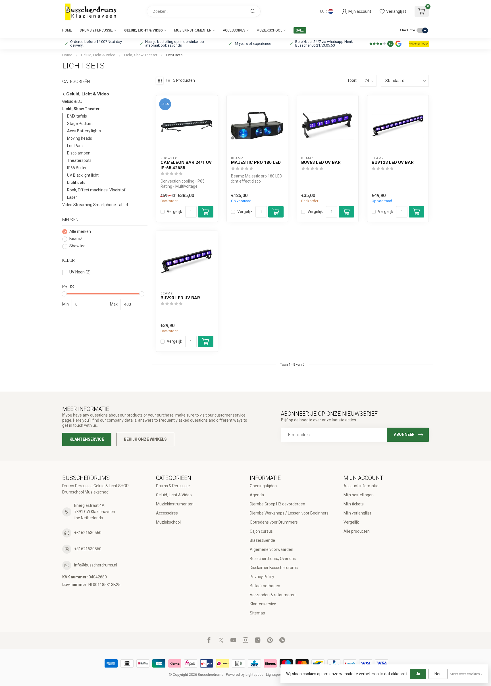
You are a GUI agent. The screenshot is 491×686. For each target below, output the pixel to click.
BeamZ (76, 239)
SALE (300, 30)
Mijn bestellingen (359, 495)
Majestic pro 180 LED (256, 162)
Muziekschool (269, 30)
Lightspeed (254, 674)
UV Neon (80, 272)
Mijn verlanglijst (357, 513)
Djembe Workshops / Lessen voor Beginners (289, 513)
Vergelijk (174, 212)
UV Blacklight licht (83, 175)
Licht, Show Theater (140, 55)
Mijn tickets (354, 504)
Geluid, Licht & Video (143, 30)
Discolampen (78, 153)
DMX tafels (77, 116)
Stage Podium (80, 124)
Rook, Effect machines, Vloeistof (96, 190)
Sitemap (257, 613)
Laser (72, 197)
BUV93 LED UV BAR (180, 297)
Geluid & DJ (72, 101)
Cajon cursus (261, 531)
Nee (438, 674)
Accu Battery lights (84, 131)
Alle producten (357, 531)
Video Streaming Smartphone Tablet (95, 205)
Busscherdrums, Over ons (273, 558)
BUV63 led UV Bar (321, 162)
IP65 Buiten (77, 168)
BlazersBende (262, 540)
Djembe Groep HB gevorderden (277, 504)
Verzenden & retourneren (273, 595)
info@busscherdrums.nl (95, 565)
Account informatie (361, 486)
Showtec (77, 246)
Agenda (257, 495)
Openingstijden (263, 486)
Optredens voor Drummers (274, 522)
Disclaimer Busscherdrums (274, 567)
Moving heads (79, 138)
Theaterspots (79, 160)
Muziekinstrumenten (192, 30)
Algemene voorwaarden (271, 549)
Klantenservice (87, 439)
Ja (418, 674)
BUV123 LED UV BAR (393, 162)
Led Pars (75, 146)
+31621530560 (87, 532)
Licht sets (174, 55)
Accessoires (234, 30)
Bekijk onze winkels (145, 439)
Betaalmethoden (265, 585)
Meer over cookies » (466, 674)
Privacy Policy (262, 576)
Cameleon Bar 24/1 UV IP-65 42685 (186, 165)
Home (67, 30)
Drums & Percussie (96, 30)
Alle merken (80, 231)
